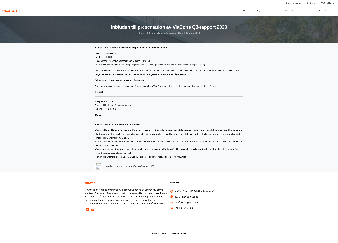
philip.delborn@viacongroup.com (117, 105)
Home (141, 33)
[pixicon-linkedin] (87, 209)
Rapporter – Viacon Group (203, 86)
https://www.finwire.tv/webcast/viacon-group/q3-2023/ (180, 65)
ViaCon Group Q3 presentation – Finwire (136, 65)
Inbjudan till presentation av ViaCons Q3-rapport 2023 (129, 166)
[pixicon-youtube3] (92, 209)
